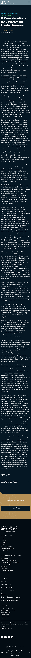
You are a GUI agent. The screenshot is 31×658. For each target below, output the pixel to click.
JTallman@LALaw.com (6, 628)
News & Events (6, 585)
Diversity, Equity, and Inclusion (11, 597)
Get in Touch (15, 508)
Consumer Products (6, 564)
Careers (3, 594)
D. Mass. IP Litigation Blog (9, 600)
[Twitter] (5, 637)
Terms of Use (19, 650)
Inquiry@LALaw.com (6, 618)
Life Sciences (4, 568)
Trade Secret (4, 550)
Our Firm (4, 578)
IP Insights (6, 15)
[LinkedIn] (2, 637)
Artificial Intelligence (6, 558)
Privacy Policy (11, 650)
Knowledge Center (9, 13)
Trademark (3, 540)
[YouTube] (12, 637)
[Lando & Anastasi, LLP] (7, 2)
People (3, 581)
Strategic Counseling (6, 546)
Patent (2, 538)
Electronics (4, 566)
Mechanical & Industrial (7, 570)
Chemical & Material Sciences (8, 560)
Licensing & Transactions (7, 548)
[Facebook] (8, 637)
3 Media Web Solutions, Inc (7, 647)
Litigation (3, 544)
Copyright (3, 542)
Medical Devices (5, 572)
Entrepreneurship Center (9, 591)
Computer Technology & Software (10, 562)
